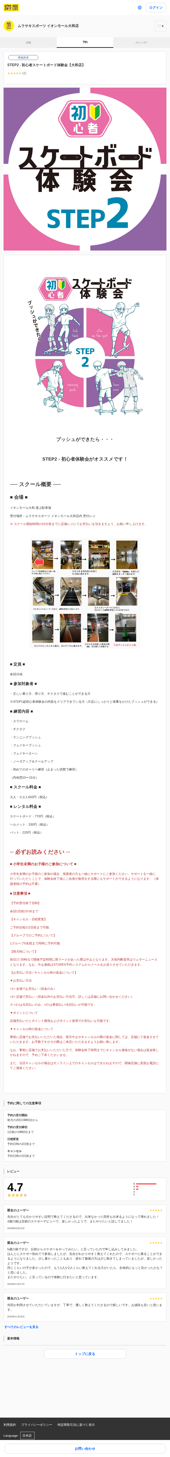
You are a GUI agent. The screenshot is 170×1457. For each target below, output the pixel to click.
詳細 (28, 42)
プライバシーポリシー (36, 1424)
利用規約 (10, 1424)
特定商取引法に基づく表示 (76, 1424)
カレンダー (141, 42)
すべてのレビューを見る (21, 1327)
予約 (85, 42)
